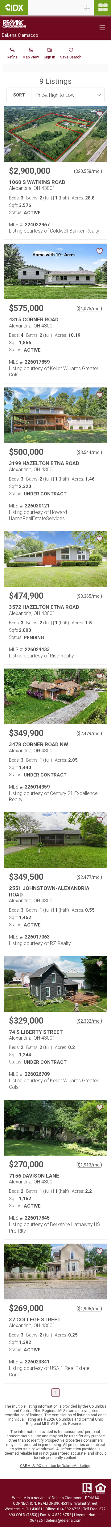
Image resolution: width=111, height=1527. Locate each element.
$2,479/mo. (89, 733)
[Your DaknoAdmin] (14, 7)
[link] (12, 54)
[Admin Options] (87, 8)
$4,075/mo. (89, 308)
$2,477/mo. (89, 877)
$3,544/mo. (89, 452)
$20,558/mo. (88, 171)
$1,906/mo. (89, 1308)
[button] (31, 54)
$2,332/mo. (89, 1021)
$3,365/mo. (89, 596)
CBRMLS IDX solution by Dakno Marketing (55, 1466)
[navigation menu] (102, 7)
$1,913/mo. (89, 1164)
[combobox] (66, 95)
